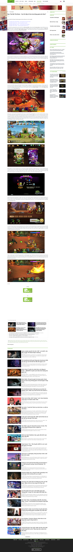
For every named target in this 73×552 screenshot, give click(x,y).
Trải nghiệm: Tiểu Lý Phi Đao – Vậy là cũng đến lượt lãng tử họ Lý (18, 25)
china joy (31, 341)
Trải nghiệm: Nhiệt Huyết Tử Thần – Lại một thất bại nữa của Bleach (19, 24)
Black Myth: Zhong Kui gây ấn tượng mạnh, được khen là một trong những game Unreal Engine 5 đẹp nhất (41, 329)
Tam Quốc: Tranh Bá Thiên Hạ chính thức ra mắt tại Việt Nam (18, 335)
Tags (9, 340)
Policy (39, 547)
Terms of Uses (35, 547)
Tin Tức (17, 1)
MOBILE (16, 3)
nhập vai (19, 340)
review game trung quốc (15, 342)
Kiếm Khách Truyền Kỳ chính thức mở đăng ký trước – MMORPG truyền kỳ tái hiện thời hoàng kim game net (21, 329)
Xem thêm (64, 71)
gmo (22, 340)
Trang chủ (15, 539)
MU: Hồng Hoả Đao (53, 30)
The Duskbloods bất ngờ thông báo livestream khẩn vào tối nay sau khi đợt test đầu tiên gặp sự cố (41, 324)
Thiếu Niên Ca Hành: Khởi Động (55, 26)
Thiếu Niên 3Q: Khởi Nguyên (54, 17)
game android (14, 341)
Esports (58, 539)
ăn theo (38, 341)
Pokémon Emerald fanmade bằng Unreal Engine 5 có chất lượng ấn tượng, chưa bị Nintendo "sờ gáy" (34, 464)
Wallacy (42, 3)
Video (26, 1)
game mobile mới (43, 340)
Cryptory (38, 3)
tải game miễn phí (23, 341)
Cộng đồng (39, 1)
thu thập (31, 340)
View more (28, 536)
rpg (20, 340)
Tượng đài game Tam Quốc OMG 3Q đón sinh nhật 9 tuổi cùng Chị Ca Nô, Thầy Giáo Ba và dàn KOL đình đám (34, 529)
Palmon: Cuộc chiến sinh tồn (54, 34)
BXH (35, 1)
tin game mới (41, 341)
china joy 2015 (35, 341)
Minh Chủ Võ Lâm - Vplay (54, 21)
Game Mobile (47, 539)
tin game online (45, 341)
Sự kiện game (36, 539)
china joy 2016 (20, 342)
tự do (8, 342)
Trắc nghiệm (45, 1)
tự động (11, 342)
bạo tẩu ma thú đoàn (25, 342)
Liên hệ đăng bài (37, 549)
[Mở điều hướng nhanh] (48, 11)
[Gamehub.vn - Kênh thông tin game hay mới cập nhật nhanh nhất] (11, 1)
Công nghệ (30, 1)
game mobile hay (18, 341)
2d (13, 340)
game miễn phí (28, 341)
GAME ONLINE (21, 3)
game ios (39, 340)
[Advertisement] (27, 311)
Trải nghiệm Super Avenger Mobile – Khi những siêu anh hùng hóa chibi (19, 21)
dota (28, 340)
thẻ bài (26, 340)
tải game (24, 340)
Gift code (22, 1)
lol (29, 340)
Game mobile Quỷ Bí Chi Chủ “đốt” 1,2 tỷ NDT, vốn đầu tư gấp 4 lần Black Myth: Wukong (21, 323)
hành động (11, 340)
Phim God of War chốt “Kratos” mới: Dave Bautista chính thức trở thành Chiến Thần (22, 334)
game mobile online (35, 340)
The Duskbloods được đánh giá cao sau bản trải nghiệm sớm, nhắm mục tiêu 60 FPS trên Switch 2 (57, 64)
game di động (16, 340)
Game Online (53, 539)
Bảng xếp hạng (26, 539)
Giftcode (20, 539)
